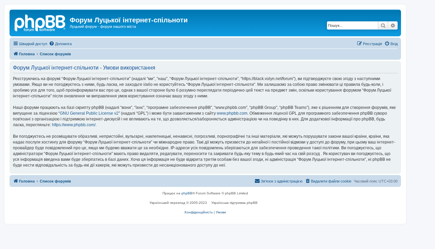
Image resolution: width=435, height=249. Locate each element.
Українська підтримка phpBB (234, 203)
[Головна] (40, 22)
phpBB (186, 193)
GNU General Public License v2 (89, 113)
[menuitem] (60, 44)
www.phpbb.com (232, 113)
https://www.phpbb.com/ (73, 124)
